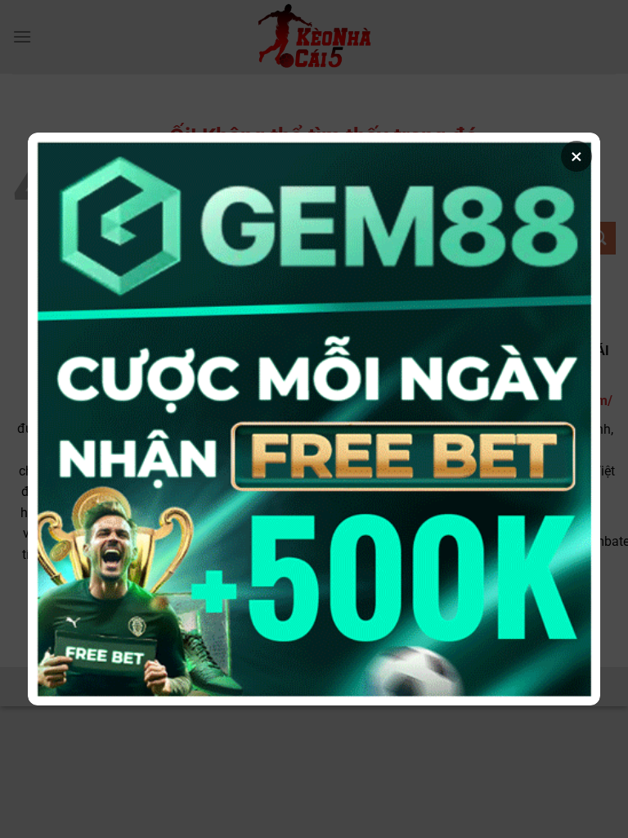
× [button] (576, 156)
